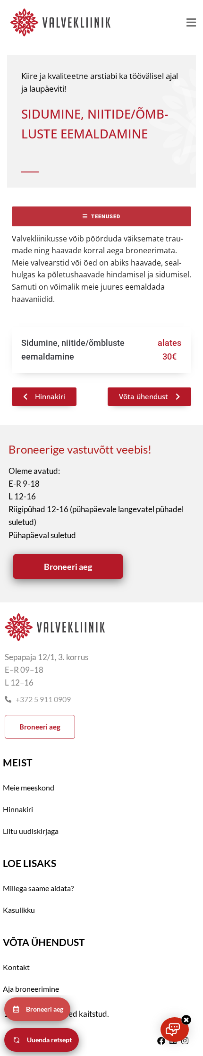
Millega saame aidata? (38, 888)
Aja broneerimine (31, 988)
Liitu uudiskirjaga (31, 830)
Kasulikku (19, 909)
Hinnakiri (18, 809)
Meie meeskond (28, 787)
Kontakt (16, 966)
